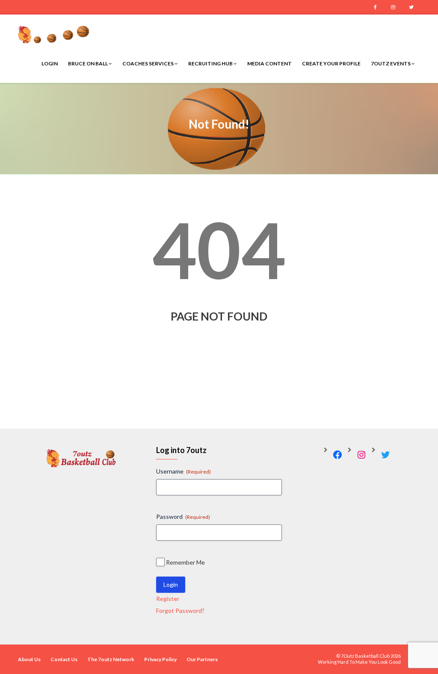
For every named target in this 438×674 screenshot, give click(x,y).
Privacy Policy (160, 659)
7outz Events (391, 63)
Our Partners (202, 659)
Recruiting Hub (211, 63)
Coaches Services (148, 63)
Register (167, 598)
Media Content (269, 63)
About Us (29, 659)
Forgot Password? (180, 610)
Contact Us (63, 659)
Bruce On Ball (88, 63)
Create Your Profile (331, 63)
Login (49, 63)
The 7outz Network (110, 659)
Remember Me (185, 562)
